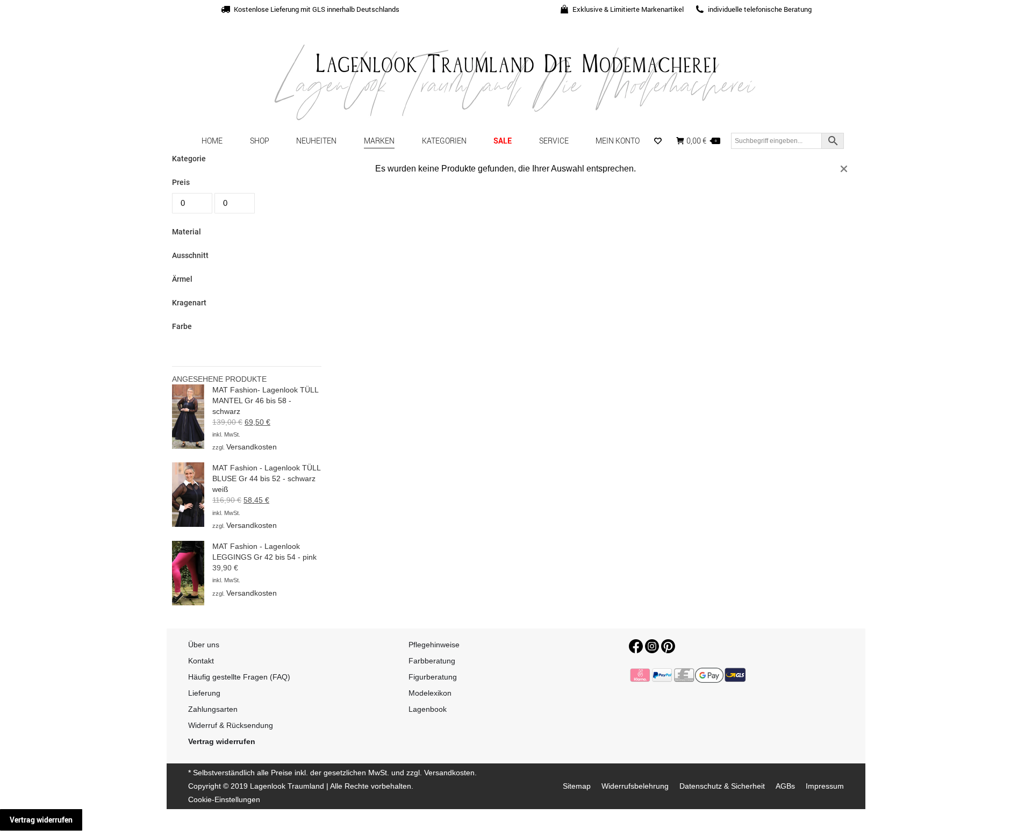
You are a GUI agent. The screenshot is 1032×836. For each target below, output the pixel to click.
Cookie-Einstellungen (224, 799)
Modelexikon (430, 693)
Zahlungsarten (213, 709)
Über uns (203, 644)
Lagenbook (427, 709)
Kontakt (201, 660)
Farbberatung (431, 660)
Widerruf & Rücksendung (230, 725)
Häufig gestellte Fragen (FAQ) (239, 677)
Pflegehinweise (434, 644)
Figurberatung (432, 677)
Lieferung (204, 693)
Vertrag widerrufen (41, 819)
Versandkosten (251, 446)
